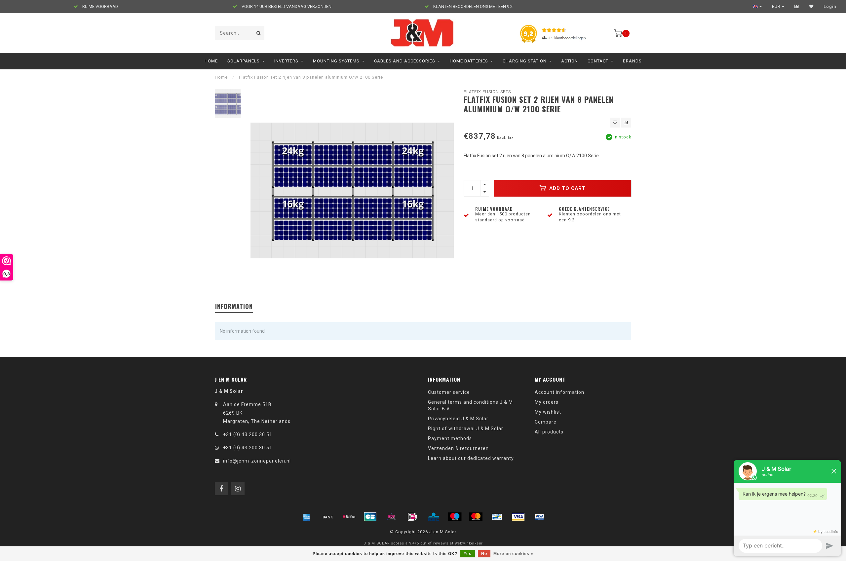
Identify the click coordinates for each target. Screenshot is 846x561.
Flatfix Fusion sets (487, 91)
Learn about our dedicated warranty (471, 458)
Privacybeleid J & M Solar (458, 418)
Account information (559, 392)
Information (234, 306)
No (484, 553)
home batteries (469, 60)
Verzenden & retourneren (458, 448)
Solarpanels (243, 60)
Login (830, 6)
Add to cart (567, 188)
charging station (525, 60)
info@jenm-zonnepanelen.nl (257, 461)
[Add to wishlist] (615, 123)
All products (549, 431)
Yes (468, 553)
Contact (598, 60)
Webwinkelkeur (469, 543)
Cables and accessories (404, 60)
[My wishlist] (811, 6)
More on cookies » (513, 553)
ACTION (569, 60)
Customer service (449, 392)
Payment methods (450, 438)
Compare (546, 422)
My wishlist (548, 412)
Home (211, 60)
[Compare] (796, 6)
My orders (546, 402)
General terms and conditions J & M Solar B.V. (470, 405)
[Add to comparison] (626, 123)
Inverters (286, 60)
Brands (632, 60)
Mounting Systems (336, 60)
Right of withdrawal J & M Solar (465, 428)
